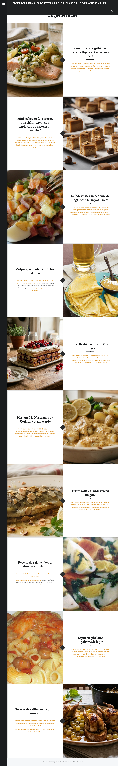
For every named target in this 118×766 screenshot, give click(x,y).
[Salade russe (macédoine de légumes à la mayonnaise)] (35, 171)
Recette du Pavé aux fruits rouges (90, 346)
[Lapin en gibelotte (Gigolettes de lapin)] (35, 612)
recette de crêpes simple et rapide (26, 283)
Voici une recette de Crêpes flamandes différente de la (35, 281)
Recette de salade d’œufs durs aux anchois (35, 564)
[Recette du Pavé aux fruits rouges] (35, 318)
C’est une (19, 580)
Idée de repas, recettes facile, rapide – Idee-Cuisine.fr (65, 762)
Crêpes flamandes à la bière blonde (35, 271)
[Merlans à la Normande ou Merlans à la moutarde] (90, 392)
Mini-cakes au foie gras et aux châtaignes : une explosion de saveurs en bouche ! (35, 124)
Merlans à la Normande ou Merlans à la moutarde (35, 419)
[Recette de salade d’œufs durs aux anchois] (90, 538)
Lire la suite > (104, 71)
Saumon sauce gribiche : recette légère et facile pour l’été (90, 52)
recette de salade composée (31, 580)
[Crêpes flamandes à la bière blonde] (90, 245)
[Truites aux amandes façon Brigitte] (35, 465)
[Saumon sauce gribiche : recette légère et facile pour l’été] (35, 24)
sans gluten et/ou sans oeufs (41, 288)
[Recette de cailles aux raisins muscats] (90, 685)
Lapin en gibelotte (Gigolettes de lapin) (90, 640)
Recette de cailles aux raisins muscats (35, 711)
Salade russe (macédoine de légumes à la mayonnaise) (90, 198)
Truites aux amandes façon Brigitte (90, 493)
